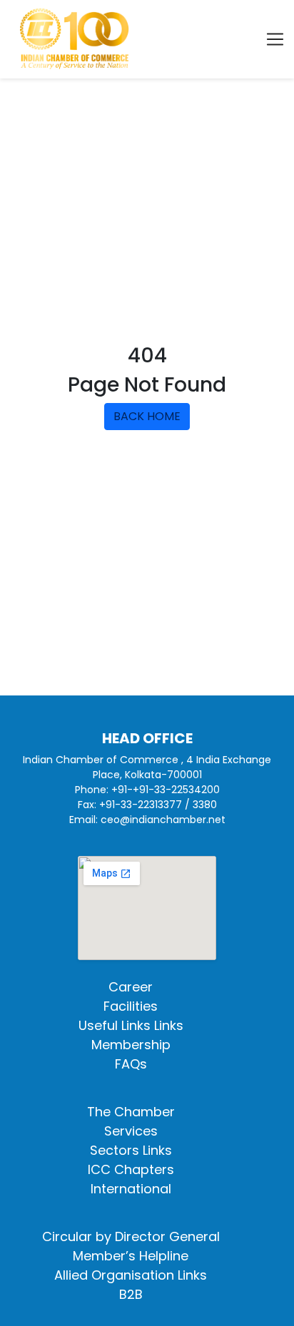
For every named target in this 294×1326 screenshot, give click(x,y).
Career (130, 987)
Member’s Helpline (130, 1256)
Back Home (147, 416)
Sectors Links (131, 1150)
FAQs (131, 1064)
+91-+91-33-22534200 (165, 789)
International (131, 1189)
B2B (131, 1294)
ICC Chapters (131, 1169)
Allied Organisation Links (130, 1275)
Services (131, 1131)
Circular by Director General (131, 1236)
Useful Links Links (130, 1025)
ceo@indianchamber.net (163, 819)
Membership (131, 1045)
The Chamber (131, 1112)
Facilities (130, 1006)
